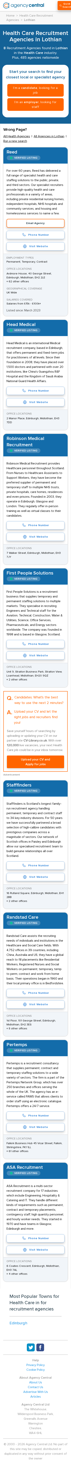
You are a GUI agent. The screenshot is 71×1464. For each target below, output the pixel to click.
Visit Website (38, 246)
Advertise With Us (35, 1391)
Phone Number (38, 235)
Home (10, 15)
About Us (35, 1382)
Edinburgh (18, 1323)
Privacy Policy (35, 1365)
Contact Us (35, 1387)
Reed (12, 152)
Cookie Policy (35, 1369)
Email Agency (35, 223)
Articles (35, 1396)
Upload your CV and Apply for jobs (35, 762)
